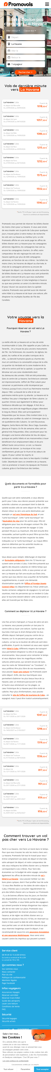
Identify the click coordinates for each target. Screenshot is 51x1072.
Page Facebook (8, 983)
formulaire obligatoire (15, 560)
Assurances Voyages (11, 992)
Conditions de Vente (11, 1006)
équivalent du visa (11, 521)
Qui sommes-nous (10, 969)
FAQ (3, 1009)
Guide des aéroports (11, 1001)
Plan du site (7, 974)
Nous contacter (8, 972)
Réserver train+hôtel (11, 998)
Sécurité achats (8, 1021)
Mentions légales (9, 980)
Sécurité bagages (9, 1018)
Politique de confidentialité (14, 977)
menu (43, 5)
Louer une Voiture (10, 1003)
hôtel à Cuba (12, 648)
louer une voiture (21, 671)
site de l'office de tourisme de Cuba (29, 695)
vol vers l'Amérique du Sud (25, 514)
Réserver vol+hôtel (10, 995)
